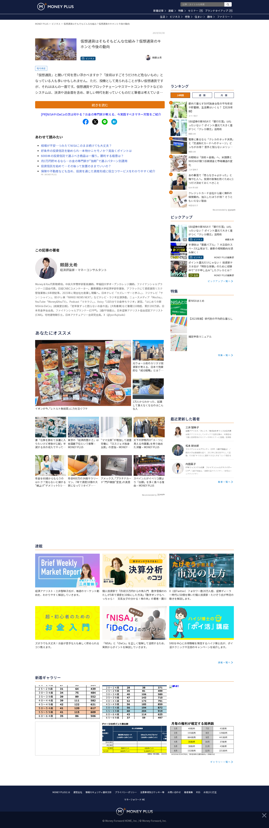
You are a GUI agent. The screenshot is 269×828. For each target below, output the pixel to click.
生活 (162, 16)
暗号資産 (41, 68)
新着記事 (158, 10)
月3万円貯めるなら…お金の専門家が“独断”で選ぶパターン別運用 (84, 161)
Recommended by (149, 495)
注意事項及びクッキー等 (152, 792)
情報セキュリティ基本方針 (98, 792)
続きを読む (100, 105)
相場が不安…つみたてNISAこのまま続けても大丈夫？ (76, 145)
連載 (170, 10)
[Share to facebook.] (86, 122)
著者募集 (188, 792)
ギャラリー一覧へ (220, 761)
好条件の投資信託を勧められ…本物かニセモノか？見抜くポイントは (86, 150)
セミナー (195, 10)
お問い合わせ (174, 792)
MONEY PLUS (41, 23)
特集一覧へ (224, 355)
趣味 (209, 16)
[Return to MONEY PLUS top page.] (55, 6)
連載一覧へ (224, 662)
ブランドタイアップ (218, 10)
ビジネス (175, 16)
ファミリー (223, 16)
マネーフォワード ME (134, 799)
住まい (198, 16)
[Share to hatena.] (114, 122)
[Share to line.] (105, 122)
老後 (187, 16)
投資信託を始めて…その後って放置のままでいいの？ (76, 166)
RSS (198, 792)
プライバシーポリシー (126, 792)
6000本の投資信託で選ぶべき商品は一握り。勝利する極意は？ (82, 156)
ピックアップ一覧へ (219, 281)
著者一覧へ (224, 481)
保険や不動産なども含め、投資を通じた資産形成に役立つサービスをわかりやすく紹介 (98, 171)
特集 (180, 10)
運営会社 (77, 792)
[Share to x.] (95, 122)
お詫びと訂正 (210, 792)
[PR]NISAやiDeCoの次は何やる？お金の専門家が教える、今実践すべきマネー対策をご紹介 (101, 114)
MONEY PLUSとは (61, 792)
